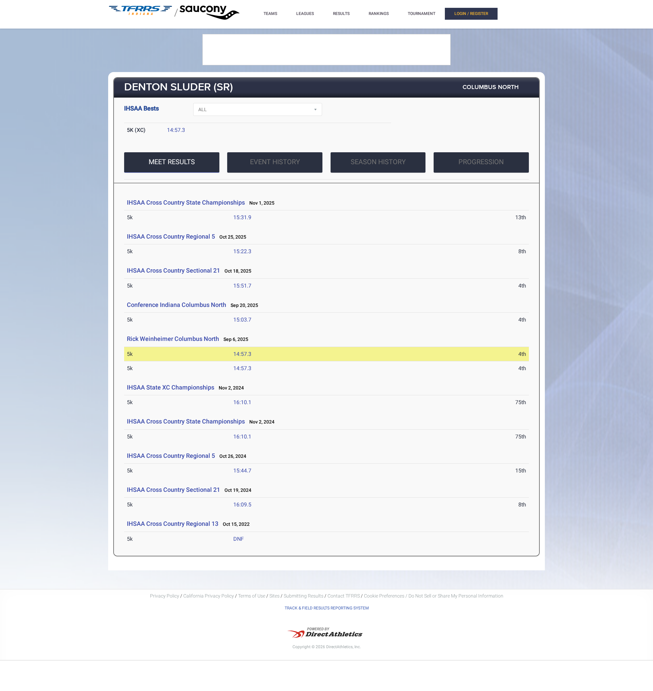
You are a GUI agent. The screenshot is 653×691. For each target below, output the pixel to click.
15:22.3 (242, 251)
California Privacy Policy (208, 596)
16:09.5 (242, 504)
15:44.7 (242, 470)
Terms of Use (251, 596)
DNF (238, 539)
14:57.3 (176, 130)
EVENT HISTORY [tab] (275, 162)
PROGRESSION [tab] (481, 162)
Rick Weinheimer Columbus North (173, 338)
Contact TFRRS (344, 596)
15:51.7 (242, 285)
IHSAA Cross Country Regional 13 (172, 523)
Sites (274, 596)
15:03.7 (242, 319)
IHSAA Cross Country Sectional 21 (173, 270)
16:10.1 (242, 402)
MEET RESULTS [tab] (172, 162)
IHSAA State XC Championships (170, 387)
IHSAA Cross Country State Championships (186, 202)
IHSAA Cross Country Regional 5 (171, 236)
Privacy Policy (164, 596)
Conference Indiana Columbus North (176, 304)
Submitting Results (303, 596)
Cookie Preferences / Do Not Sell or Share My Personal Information (433, 596)
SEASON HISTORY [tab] (378, 162)
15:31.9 (242, 217)
